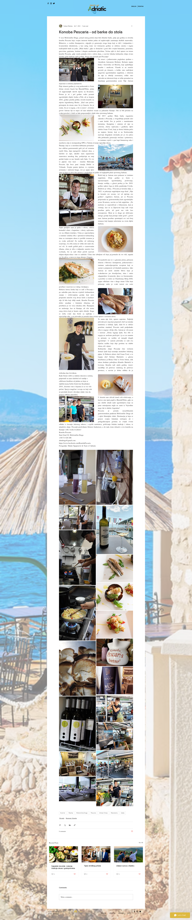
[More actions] (132, 26)
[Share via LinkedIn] (70, 825)
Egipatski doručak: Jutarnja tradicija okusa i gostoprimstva (63, 867)
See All (141, 842)
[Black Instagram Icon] (51, 3)
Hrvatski (61, 818)
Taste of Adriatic (59, 912)
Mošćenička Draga (81, 813)
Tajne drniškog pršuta (92, 866)
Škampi (71, 813)
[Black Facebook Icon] (48, 3)
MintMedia (56, 914)
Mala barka (114, 813)
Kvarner (62, 813)
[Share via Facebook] (60, 825)
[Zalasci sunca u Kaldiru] (128, 854)
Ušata (122, 813)
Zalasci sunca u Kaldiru (125, 866)
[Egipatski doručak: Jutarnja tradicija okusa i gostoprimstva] (63, 854)
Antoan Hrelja (103, 813)
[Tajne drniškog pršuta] (96, 854)
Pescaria (93, 813)
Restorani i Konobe (71, 818)
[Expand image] (77, 477)
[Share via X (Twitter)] (65, 825)
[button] (104, 913)
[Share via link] (75, 825)
